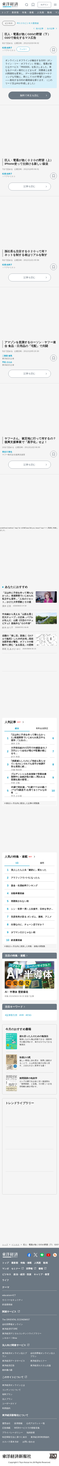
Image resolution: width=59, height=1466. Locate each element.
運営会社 (6, 1423)
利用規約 (6, 1408)
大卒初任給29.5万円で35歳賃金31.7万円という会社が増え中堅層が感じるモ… (29, 750)
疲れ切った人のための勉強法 (34, 1036)
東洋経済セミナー (38, 1361)
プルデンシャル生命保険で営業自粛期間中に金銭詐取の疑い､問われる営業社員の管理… (29, 777)
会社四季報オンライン (12, 1324)
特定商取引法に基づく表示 (14, 1437)
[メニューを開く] (55, 4)
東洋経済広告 (8, 1365)
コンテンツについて (11, 1390)
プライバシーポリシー (12, 1432)
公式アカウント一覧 (35, 1423)
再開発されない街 (20, 901)
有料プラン (7, 1394)
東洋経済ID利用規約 (40, 1437)
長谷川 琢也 (7, 452)
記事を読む (30, 186)
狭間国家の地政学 (28, 1078)
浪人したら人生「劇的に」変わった (29, 870)
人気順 (40, 12)
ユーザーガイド (9, 1403)
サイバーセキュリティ (12, 1300)
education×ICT (9, 1295)
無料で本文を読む (29, 95)
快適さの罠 (25, 1057)
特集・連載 (28, 12)
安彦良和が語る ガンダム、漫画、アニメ (31, 916)
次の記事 (50, 28)
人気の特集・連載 (16, 856)
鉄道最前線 (16, 940)
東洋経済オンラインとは (13, 1385)
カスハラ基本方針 (10, 1442)
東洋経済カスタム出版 (40, 1365)
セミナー (15, 1268)
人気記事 (10, 722)
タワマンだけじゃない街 (23, 932)
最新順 (15, 12)
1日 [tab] (17, 863)
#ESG (28, 1015)
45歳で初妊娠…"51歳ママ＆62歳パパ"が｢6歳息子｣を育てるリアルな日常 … (29, 790)
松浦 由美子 (7, 48)
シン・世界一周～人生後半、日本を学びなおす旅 (33, 909)
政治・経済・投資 (22, 1274)
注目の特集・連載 (15, 955)
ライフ (5, 1280)
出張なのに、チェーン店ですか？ (27, 924)
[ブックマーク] (53, 50)
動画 (49, 12)
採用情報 (18, 1423)
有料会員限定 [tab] (42, 728)
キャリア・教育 (41, 1274)
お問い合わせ (28, 1442)
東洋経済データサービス (13, 1361)
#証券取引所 (11, 1015)
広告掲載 (6, 1428)
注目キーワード (14, 1006)
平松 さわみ (7, 362)
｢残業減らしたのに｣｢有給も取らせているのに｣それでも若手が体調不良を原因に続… (28, 764)
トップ (5, 12)
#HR (21, 1015)
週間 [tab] (42, 863)
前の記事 (39, 28)
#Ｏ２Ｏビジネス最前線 (29, 23)
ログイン (44, 5)
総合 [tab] (17, 728)
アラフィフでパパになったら (25, 877)
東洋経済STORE (10, 1329)
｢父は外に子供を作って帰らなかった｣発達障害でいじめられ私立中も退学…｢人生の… (28, 737)
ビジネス (9, 23)
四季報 (29, 1268)
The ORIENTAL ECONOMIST (16, 1319)
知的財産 (31, 1432)
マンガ (5, 1268)
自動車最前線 (17, 893)
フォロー (23, 49)
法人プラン (7, 1399)
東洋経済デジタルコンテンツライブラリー (21, 1333)
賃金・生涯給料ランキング (24, 885)
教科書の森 (7, 1370)
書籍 (41, 1268)
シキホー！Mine (9, 1338)
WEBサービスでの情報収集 (26, 1428)
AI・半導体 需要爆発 (16, 992)
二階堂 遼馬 (7, 356)
